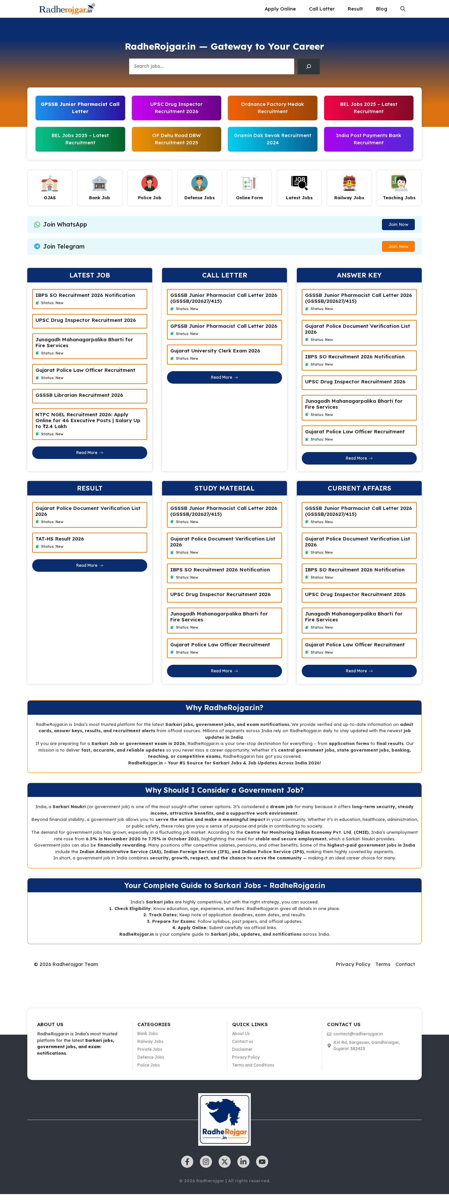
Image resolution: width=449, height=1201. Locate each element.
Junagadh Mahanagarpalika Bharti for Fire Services (84, 342)
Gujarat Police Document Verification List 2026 (357, 329)
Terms (382, 964)
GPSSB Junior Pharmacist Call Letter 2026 (223, 326)
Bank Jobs (147, 1033)
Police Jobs (148, 1065)
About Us (241, 1033)
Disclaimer (242, 1049)
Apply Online (280, 9)
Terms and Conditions (253, 1065)
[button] (403, 9)
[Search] (308, 66)
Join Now (398, 224)
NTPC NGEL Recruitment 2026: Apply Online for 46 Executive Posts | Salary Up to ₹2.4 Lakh (87, 420)
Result (355, 9)
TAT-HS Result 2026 (59, 539)
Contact (405, 964)
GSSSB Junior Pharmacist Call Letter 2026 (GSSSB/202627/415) (223, 298)
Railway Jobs (150, 1041)
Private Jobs (149, 1049)
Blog (381, 9)
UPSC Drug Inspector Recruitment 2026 (85, 320)
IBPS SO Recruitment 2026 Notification (85, 295)
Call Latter (322, 9)
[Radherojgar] (66, 9)
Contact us (242, 1041)
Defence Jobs (150, 1057)
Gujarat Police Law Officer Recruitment (85, 370)
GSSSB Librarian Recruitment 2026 (79, 395)
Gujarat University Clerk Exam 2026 (215, 351)
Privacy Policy (353, 964)
